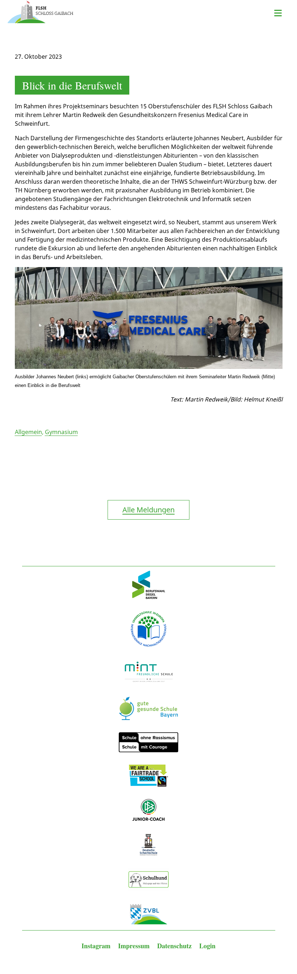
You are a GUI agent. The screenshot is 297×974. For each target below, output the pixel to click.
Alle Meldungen (148, 510)
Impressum (134, 945)
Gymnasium (61, 432)
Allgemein (28, 432)
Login (207, 945)
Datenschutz (175, 945)
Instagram (96, 945)
